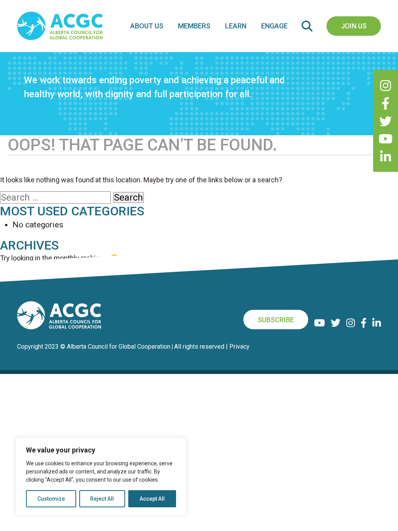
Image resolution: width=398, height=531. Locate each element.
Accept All (152, 499)
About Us (146, 26)
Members (194, 26)
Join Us (354, 26)
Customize (51, 499)
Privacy (239, 346)
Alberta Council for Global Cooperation (118, 346)
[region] (101, 476)
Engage (274, 26)
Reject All (102, 499)
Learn (235, 26)
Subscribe (276, 320)
